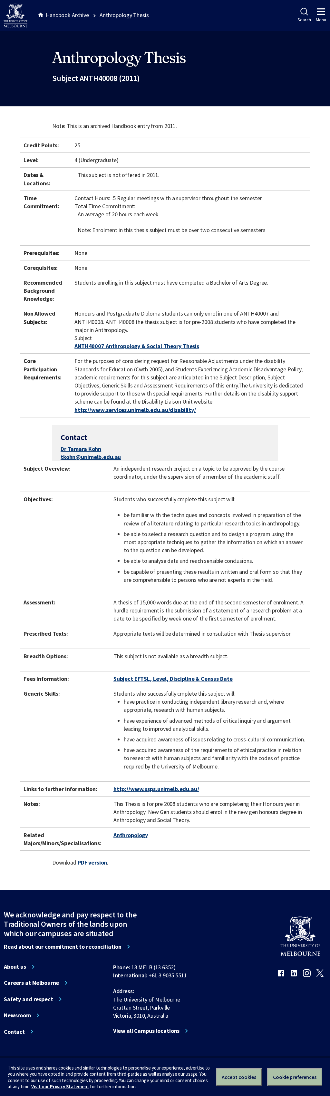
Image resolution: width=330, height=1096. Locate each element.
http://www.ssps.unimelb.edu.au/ (156, 789)
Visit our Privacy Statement (60, 1086)
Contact (14, 1031)
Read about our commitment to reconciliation (62, 946)
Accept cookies (239, 1077)
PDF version (92, 862)
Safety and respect (28, 999)
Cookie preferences (294, 1077)
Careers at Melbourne (31, 982)
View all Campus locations (146, 1030)
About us (15, 966)
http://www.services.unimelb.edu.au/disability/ (135, 410)
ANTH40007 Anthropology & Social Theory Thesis (136, 346)
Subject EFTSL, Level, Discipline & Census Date (173, 678)
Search (304, 20)
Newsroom (17, 1015)
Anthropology (130, 835)
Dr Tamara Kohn (81, 449)
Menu (321, 20)
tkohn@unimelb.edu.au (91, 457)
